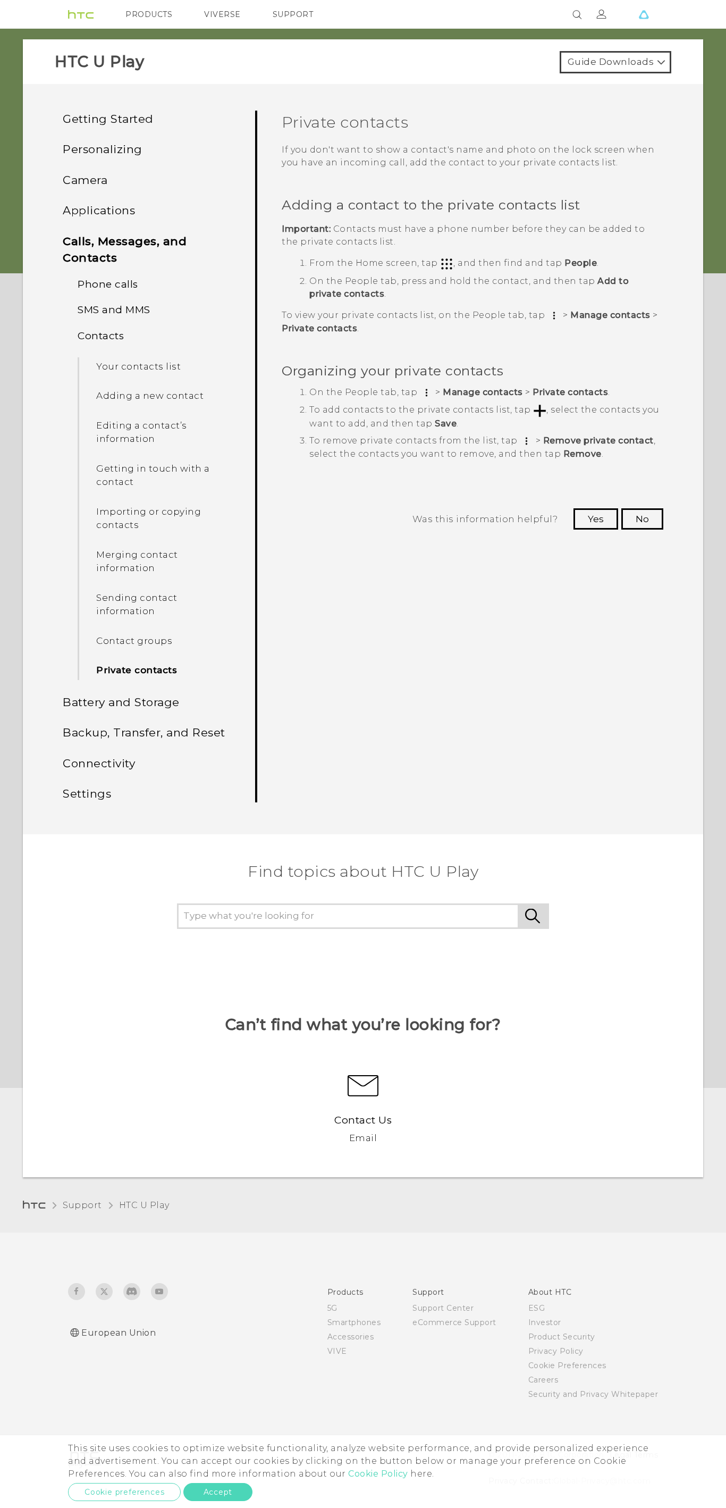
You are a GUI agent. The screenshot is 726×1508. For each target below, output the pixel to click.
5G (332, 1308)
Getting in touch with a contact (153, 475)
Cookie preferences (124, 1492)
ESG (536, 1308)
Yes (596, 519)
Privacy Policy (556, 1351)
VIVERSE (222, 14)
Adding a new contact (150, 395)
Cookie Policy (378, 1474)
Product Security (561, 1337)
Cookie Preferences (567, 1365)
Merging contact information (137, 561)
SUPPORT (293, 14)
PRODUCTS (148, 14)
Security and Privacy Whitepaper (593, 1394)
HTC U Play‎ (144, 1205)
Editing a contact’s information (141, 432)
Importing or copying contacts (148, 518)
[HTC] (81, 14)
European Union (118, 1333)
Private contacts (136, 670)
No (642, 519)
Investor (544, 1322)
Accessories (350, 1337)
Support (82, 1205)
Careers (543, 1380)
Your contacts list (138, 366)
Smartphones (354, 1322)
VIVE (337, 1351)
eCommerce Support (454, 1322)
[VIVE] (644, 14)
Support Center (443, 1308)
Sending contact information (137, 604)
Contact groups (134, 640)
